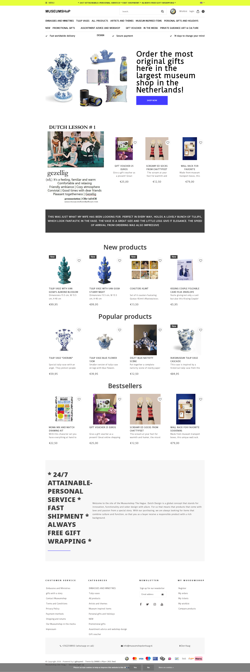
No (148, 668)
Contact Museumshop (56, 598)
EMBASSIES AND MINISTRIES (59, 21)
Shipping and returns (56, 619)
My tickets (183, 598)
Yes (135, 668)
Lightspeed (78, 661)
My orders (183, 593)
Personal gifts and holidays (181, 21)
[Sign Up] (162, 594)
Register (182, 588)
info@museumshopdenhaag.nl (137, 646)
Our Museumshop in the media (61, 624)
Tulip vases (82, 21)
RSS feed (112, 661)
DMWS (97, 661)
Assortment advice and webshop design (100, 32)
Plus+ (104, 661)
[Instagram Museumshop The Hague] (155, 604)
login (192, 11)
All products (100, 21)
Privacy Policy (52, 609)
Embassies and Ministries (58, 588)
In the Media (151, 28)
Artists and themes (122, 21)
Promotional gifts (64, 28)
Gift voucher (133, 28)
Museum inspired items (149, 21)
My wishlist (183, 603)
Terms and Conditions (56, 603)
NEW (47, 28)
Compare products (187, 609)
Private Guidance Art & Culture (179, 28)
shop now (152, 100)
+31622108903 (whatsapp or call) (77, 646)
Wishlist (183, 11)
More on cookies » (166, 668)
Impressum (51, 629)
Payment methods (55, 614)
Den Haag (185, 646)
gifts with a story (54, 593)
